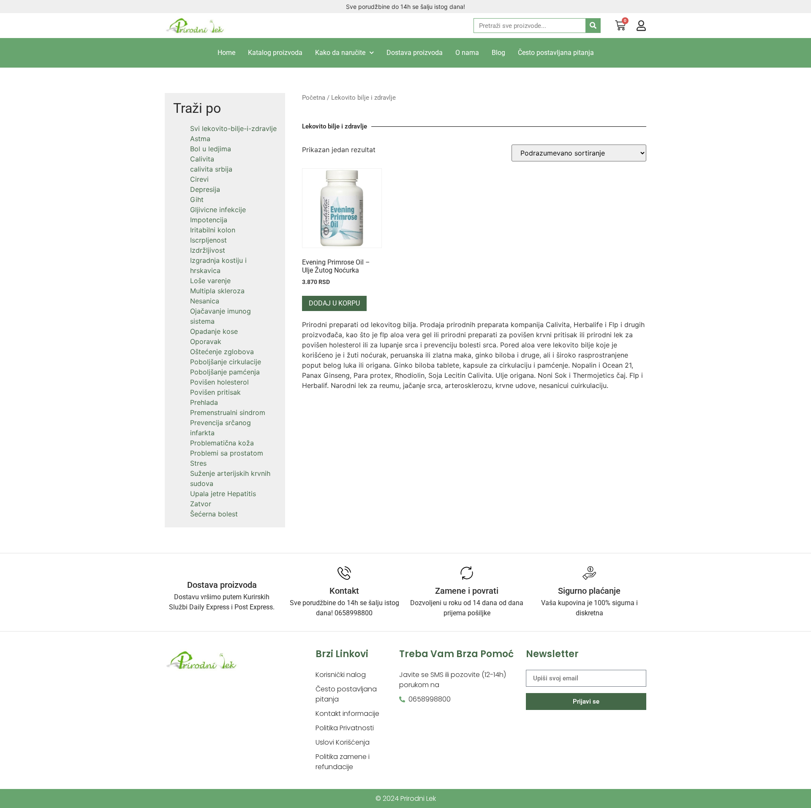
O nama (467, 53)
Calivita (202, 159)
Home (226, 53)
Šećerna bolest (214, 514)
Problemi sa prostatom (226, 453)
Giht (197, 199)
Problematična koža (222, 443)
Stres (198, 463)
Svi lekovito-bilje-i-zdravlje (233, 128)
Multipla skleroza (217, 291)
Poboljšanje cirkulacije (225, 362)
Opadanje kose (214, 331)
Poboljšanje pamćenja (225, 372)
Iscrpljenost (208, 240)
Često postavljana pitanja (556, 53)
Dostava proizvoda (414, 53)
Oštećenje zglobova (222, 351)
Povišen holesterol (219, 382)
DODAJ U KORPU (334, 303)
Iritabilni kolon (212, 230)
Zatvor (200, 504)
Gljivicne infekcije (218, 209)
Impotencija (208, 220)
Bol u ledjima (210, 149)
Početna (313, 97)
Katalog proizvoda (275, 53)
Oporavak (205, 341)
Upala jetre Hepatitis (223, 493)
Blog (498, 53)
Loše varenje (210, 280)
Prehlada (204, 402)
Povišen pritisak (215, 392)
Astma (200, 138)
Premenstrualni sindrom (227, 412)
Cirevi (199, 179)
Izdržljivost (207, 250)
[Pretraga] (592, 26)
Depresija (205, 189)
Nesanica (204, 301)
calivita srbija (211, 169)
